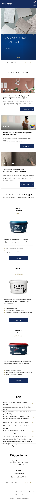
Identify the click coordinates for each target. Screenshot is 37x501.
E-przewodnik (15, 491)
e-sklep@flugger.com (18, 474)
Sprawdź (26, 146)
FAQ (21, 491)
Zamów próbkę (6, 491)
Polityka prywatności (18, 494)
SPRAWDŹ (8, 49)
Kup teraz (18, 258)
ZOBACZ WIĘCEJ (26, 184)
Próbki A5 (26, 109)
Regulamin (31, 491)
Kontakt (26, 491)
